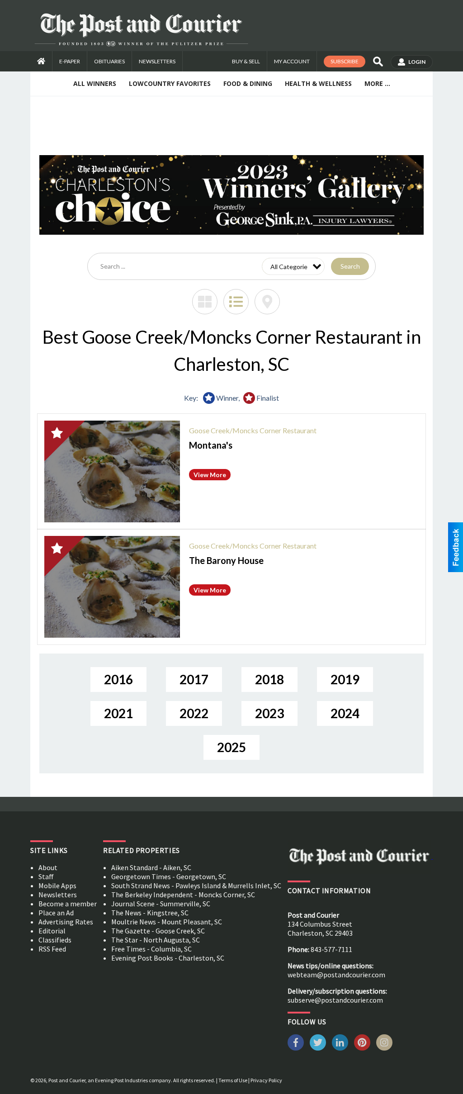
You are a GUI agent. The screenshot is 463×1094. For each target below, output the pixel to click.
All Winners (94, 83)
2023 (269, 713)
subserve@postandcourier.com (335, 999)
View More (210, 474)
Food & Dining (247, 83)
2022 (194, 713)
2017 (194, 679)
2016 (118, 679)
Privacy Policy (266, 1080)
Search (350, 266)
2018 (269, 679)
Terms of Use (232, 1080)
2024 (345, 713)
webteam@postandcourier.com (336, 974)
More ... (377, 83)
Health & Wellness (318, 83)
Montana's (210, 445)
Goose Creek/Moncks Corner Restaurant (253, 430)
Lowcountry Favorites (170, 83)
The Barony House (226, 560)
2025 (231, 747)
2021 (118, 713)
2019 (345, 679)
